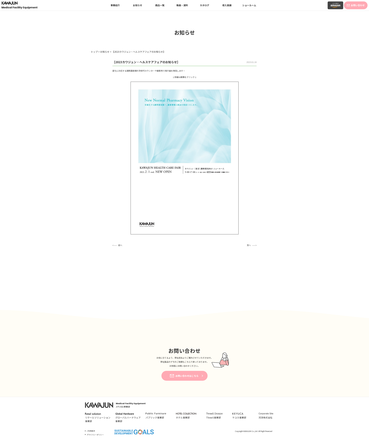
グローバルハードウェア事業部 (128, 419)
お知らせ (137, 5)
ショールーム (249, 5)
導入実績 (226, 5)
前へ (120, 245)
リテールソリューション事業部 (97, 419)
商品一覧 (159, 5)
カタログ (204, 5)
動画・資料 (182, 5)
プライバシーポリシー (95, 434)
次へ (249, 245)
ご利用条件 (90, 431)
